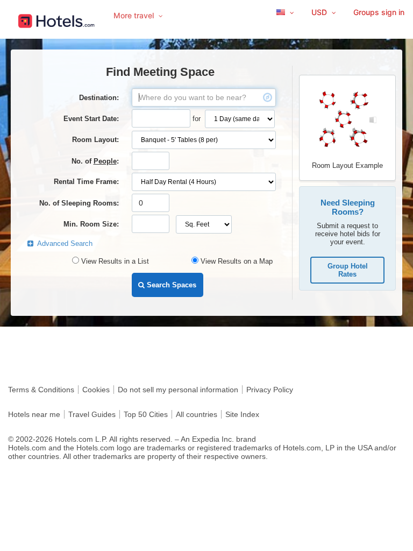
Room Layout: (95, 140)
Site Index (242, 414)
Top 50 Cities (146, 414)
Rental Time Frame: (86, 182)
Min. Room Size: (91, 224)
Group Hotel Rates (347, 270)
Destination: (99, 98)
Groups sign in (378, 12)
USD (320, 12)
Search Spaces (170, 285)
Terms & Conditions (41, 389)
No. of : (95, 161)
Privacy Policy (269, 389)
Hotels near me (34, 414)
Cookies (96, 389)
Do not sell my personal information (178, 389)
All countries (196, 414)
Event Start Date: (91, 119)
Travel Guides (92, 414)
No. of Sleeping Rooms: (79, 203)
